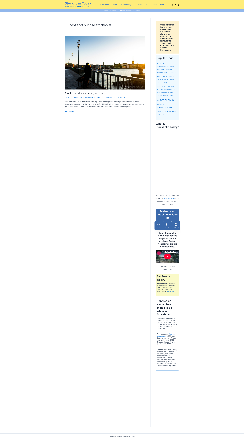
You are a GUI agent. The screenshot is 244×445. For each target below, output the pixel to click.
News (114, 5)
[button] (132, 4)
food (158, 76)
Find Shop (170, 291)
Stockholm (104, 5)
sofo (175, 95)
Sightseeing (126, 5)
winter (163, 115)
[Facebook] (172, 5)
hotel (170, 76)
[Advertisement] (167, 159)
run (174, 89)
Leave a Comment (71, 97)
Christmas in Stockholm (163, 66)
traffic (158, 115)
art (157, 63)
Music (139, 5)
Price (162, 89)
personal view (169, 198)
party (173, 86)
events (163, 69)
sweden (159, 111)
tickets (174, 111)
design (158, 69)
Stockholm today (164, 107)
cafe (164, 63)
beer (160, 63)
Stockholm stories (110, 11)
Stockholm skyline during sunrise (84, 93)
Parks (154, 5)
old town (167, 86)
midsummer (160, 83)
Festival (166, 72)
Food (162, 5)
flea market (172, 72)
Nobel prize (160, 86)
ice (173, 76)
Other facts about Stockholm (130, 11)
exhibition (169, 69)
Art (147, 5)
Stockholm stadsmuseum (166, 335)
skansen (159, 95)
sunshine (175, 108)
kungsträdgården (163, 79)
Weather (109, 97)
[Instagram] (178, 5)
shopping (170, 92)
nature (170, 83)
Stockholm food (161, 104)
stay (158, 100)
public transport (168, 89)
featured (160, 73)
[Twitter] (175, 5)
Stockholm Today (78, 3)
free (163, 76)
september (164, 92)
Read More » (69, 111)
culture (172, 66)
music (166, 83)
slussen (166, 95)
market (172, 79)
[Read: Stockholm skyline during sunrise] (105, 63)
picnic (158, 89)
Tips (103, 97)
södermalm (166, 111)
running (158, 92)
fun (167, 76)
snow (171, 95)
